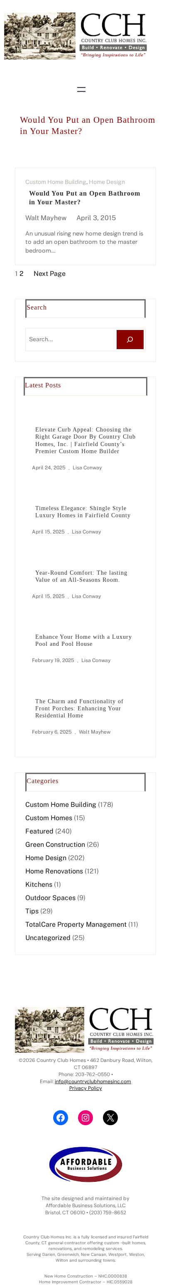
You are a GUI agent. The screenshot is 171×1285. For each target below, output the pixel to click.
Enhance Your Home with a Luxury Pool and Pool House (83, 640)
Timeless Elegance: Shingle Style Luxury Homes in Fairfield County (83, 511)
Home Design (107, 182)
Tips (32, 911)
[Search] (130, 340)
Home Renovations (54, 871)
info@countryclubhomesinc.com (93, 1081)
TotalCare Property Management (76, 924)
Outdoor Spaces (50, 898)
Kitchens (38, 884)
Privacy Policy (85, 1088)
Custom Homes (48, 818)
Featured (39, 831)
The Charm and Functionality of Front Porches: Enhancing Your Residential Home (79, 708)
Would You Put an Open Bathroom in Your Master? (84, 198)
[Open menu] (81, 89)
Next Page (50, 274)
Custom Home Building (55, 182)
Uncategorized (48, 938)
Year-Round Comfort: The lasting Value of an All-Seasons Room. (81, 576)
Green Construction (55, 844)
